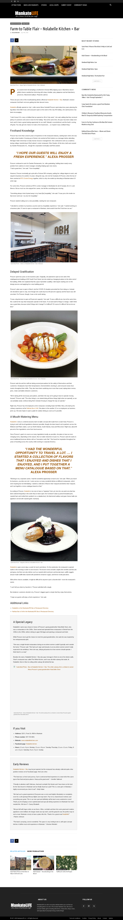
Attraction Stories (15, 869)
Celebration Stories (61, 869)
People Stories (25, 23)
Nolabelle (13, 107)
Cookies (84, 918)
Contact (105, 918)
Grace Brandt (16, 32)
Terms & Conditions (74, 918)
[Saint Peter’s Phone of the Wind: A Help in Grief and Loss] (20, 863)
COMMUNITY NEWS (89, 89)
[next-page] (14, 877)
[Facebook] (11, 1)
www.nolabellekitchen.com (29, 740)
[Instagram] (14, 1)
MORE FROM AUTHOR (35, 851)
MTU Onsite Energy (26, 178)
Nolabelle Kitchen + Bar (54, 100)
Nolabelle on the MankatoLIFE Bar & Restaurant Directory (30, 608)
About (99, 918)
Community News (80, 5)
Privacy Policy (92, 918)
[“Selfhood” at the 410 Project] (66, 863)
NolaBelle (66, 814)
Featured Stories (38, 869)
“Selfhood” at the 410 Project (64, 871)
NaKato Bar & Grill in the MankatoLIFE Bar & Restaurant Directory (33, 611)
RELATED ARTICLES (17, 851)
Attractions (16, 5)
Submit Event (66, 5)
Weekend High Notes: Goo (89, 62)
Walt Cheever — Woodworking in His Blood (94, 55)
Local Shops (54, 5)
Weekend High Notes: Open (90, 69)
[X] (18, 1)
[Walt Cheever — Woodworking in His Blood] (43, 863)
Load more (97, 81)
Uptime (111, 918)
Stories (44, 5)
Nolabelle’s (13, 422)
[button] (110, 5)
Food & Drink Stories (15, 23)
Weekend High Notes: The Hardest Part (93, 76)
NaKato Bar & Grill (32, 408)
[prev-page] (11, 877)
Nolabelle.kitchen (31, 744)
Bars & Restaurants (31, 5)
